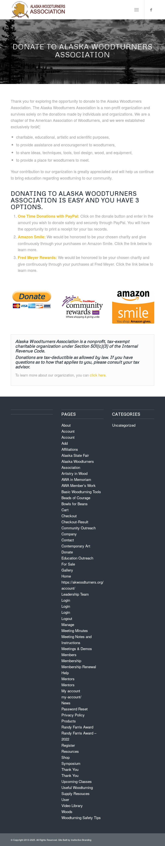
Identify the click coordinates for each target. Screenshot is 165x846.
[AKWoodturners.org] (38, 9)
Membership (71, 660)
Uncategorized (123, 425)
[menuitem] (136, 9)
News (65, 702)
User (65, 799)
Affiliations (69, 449)
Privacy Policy (73, 714)
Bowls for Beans (74, 503)
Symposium (70, 763)
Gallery (67, 570)
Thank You (69, 769)
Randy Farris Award (77, 727)
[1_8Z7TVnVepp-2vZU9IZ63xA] (32, 299)
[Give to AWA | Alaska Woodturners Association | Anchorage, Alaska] (133, 306)
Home (66, 576)
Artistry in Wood (74, 473)
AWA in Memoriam (76, 479)
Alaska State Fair (75, 455)
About (66, 425)
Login (65, 600)
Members (68, 654)
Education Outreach (77, 558)
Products (68, 721)
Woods (66, 811)
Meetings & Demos (76, 648)
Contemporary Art (75, 546)
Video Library (72, 805)
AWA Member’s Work (78, 485)
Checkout (69, 515)
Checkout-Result (74, 521)
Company (69, 533)
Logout (66, 618)
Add (64, 443)
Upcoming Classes (76, 781)
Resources (70, 751)
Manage (67, 624)
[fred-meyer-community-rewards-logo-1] (82, 306)
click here (97, 375)
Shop (65, 757)
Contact (67, 539)
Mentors (68, 678)
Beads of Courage (75, 497)
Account (68, 431)
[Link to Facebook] (151, 9)
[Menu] (136, 9)
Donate (67, 552)
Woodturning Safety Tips (81, 817)
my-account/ (71, 696)
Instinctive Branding (81, 839)
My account (70, 690)
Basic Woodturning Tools (81, 491)
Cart (65, 509)
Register (68, 745)
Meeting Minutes (74, 630)
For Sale (68, 564)
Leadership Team (75, 594)
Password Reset (74, 708)
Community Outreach (78, 527)
